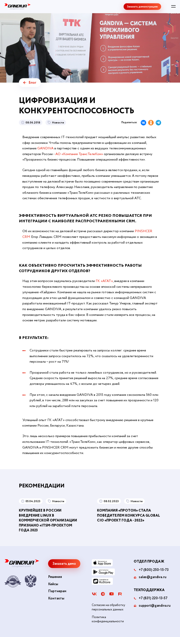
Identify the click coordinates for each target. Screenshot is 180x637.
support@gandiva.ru (155, 605)
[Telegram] (158, 122)
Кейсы (53, 584)
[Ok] (151, 122)
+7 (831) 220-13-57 (153, 598)
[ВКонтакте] (143, 122)
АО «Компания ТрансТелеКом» (79, 154)
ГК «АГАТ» (104, 281)
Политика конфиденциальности (108, 619)
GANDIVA (45, 148)
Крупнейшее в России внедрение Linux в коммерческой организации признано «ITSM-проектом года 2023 (48, 520)
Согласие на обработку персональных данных (108, 607)
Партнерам (57, 591)
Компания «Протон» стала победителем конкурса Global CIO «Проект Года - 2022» (128, 515)
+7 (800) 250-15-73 (154, 570)
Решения (55, 577)
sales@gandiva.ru (152, 577)
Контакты (56, 598)
